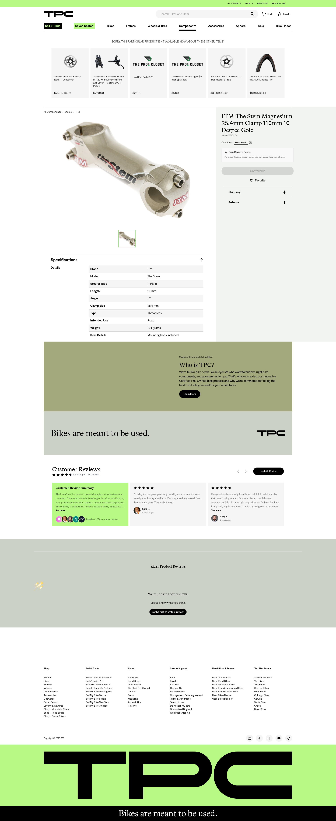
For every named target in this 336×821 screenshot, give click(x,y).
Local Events (134, 684)
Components (187, 25)
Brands (47, 677)
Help (247, 3)
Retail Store (278, 3)
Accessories (216, 25)
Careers (132, 691)
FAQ (172, 677)
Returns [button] (234, 202)
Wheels (47, 688)
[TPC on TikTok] (288, 738)
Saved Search (84, 25)
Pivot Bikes (260, 691)
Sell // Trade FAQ (94, 681)
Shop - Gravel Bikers (54, 716)
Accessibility (134, 702)
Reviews (132, 705)
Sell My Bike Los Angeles (98, 691)
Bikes (110, 25)
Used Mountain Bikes (223, 684)
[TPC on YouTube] (278, 738)
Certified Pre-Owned (139, 688)
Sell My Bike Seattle (96, 698)
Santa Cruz (260, 702)
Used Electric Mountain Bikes (227, 688)
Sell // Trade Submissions (99, 677)
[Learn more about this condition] (250, 143)
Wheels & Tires (157, 25)
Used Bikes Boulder (222, 698)
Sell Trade (52, 25)
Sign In (173, 681)
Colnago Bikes (261, 695)
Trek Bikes (259, 684)
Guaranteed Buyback (181, 709)
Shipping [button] (234, 192)
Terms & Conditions (180, 698)
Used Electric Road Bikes (225, 691)
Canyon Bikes (261, 688)
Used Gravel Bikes (221, 677)
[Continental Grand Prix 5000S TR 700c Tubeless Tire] (266, 61)
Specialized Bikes (263, 677)
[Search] (252, 14)
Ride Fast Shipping (180, 712)
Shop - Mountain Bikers (56, 709)
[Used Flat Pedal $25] (148, 61)
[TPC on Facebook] (269, 738)
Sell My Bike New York (97, 702)
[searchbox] (201, 14)
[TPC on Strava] (259, 738)
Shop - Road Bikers (54, 712)
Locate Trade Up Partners (99, 688)
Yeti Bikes (259, 681)
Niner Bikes (260, 709)
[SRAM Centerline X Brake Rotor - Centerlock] (70, 61)
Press (131, 695)
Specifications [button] (64, 259)
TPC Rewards (234, 3)
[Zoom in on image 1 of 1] (127, 169)
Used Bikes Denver (222, 695)
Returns (174, 684)
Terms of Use (177, 702)
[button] (283, 14)
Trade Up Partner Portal (98, 684)
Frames (131, 25)
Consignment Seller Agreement (186, 695)
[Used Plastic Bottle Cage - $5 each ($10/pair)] (188, 61)
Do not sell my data (180, 705)
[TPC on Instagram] (249, 738)
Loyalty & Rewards (53, 705)
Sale (261, 25)
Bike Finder (283, 25)
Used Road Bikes (221, 681)
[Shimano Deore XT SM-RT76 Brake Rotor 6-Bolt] (227, 61)
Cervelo (258, 698)
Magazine (262, 3)
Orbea (257, 705)
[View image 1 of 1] (127, 238)
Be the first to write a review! (168, 611)
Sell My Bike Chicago (97, 705)
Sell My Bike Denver (96, 695)
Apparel (241, 25)
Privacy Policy (177, 691)
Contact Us (176, 688)
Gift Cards (49, 698)
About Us (133, 677)
